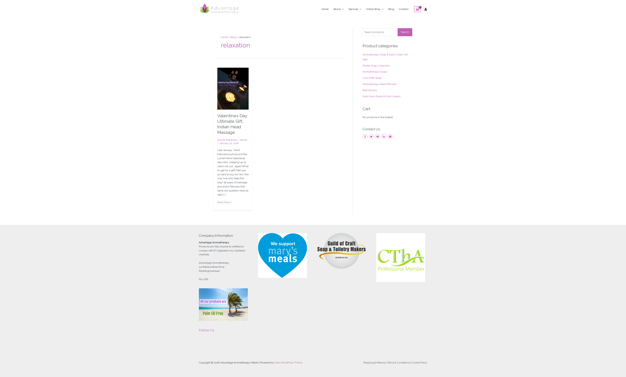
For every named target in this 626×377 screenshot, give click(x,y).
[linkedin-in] (384, 136)
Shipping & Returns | (375, 362)
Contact (403, 9)
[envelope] (390, 136)
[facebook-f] (365, 136)
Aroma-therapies (227, 139)
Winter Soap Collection (376, 65)
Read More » (224, 202)
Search (405, 32)
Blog (391, 9)
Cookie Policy (419, 362)
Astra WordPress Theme (288, 362)
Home (325, 9)
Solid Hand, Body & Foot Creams (381, 96)
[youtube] (378, 136)
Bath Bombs (370, 90)
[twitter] (372, 136)
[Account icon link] (425, 9)
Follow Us (206, 330)
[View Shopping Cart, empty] (417, 9)
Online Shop (373, 9)
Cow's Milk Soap (372, 77)
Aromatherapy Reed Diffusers (379, 84)
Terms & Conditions (398, 362)
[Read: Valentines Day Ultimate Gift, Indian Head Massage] (233, 88)
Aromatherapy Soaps (375, 71)
